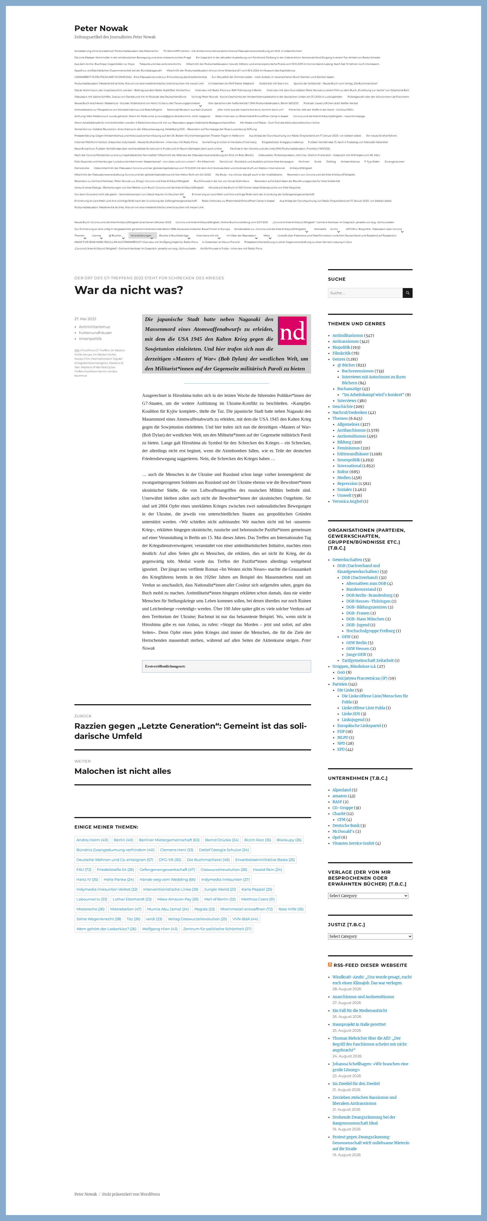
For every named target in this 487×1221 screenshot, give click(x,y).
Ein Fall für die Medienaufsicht (360, 1010)
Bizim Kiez (257, 840)
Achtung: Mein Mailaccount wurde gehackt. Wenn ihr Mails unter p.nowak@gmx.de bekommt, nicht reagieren (142, 116)
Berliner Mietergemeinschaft (169, 840)
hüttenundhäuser (95, 332)
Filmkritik (342, 353)
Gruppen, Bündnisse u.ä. (354, 666)
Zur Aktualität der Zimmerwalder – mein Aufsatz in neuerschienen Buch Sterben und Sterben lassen (273, 76)
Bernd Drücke (222, 840)
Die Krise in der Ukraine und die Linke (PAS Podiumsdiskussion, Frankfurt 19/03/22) (280, 148)
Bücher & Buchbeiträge (174, 235)
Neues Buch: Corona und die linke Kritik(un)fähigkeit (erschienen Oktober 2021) (122, 222)
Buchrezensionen (358, 371)
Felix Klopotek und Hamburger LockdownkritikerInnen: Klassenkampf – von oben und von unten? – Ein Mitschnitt (144, 161)
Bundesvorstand (361, 589)
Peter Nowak (101, 28)
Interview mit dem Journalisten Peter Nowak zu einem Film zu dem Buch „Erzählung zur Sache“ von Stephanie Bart (338, 90)
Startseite (320, 228)
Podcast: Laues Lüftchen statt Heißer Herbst (331, 103)
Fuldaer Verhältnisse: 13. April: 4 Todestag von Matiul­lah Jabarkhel (348, 142)
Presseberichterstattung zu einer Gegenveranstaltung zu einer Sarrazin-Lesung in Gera (298, 241)
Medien (344, 477)
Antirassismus (346, 341)
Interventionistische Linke (170, 889)
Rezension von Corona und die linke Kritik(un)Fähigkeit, (321, 174)
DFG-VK (170, 859)
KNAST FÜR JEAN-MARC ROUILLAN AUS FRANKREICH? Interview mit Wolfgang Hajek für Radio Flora (136, 241)
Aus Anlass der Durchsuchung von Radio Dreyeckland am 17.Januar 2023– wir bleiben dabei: (305, 135)
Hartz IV (87, 879)
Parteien (340, 684)
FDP (341, 731)
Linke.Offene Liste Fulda (363, 708)
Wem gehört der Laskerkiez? (106, 928)
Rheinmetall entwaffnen (246, 909)
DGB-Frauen (357, 613)
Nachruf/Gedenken (350, 412)
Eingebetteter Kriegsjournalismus (282, 142)
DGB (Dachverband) (360, 577)
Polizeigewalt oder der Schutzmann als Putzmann (378, 96)
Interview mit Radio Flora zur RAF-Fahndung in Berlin (228, 90)
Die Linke (345, 690)
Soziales (344, 489)
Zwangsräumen (394, 161)
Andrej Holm (92, 840)
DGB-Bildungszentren (366, 607)
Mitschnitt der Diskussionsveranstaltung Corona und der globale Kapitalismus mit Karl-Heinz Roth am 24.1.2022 (142, 174)
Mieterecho (90, 909)
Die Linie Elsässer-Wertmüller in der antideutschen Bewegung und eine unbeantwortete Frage (132, 57)
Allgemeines (348, 424)
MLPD (342, 737)
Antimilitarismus (94, 326)
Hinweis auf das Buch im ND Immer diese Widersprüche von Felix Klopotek (254, 187)
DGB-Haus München (365, 619)
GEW (346, 636)
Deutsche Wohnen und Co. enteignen (114, 859)
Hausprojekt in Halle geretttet (359, 1024)
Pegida (204, 909)
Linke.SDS (351, 713)
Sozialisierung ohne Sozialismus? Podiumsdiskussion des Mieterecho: (116, 50)
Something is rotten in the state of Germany (229, 142)
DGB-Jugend (357, 625)
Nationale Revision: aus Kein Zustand (189, 109)
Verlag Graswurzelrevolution (197, 919)
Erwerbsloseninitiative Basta (265, 859)
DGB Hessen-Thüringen (368, 601)
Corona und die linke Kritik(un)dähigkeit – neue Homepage (329, 116)
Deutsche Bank (346, 825)
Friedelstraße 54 (115, 869)
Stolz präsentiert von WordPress (131, 1194)
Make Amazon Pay (178, 899)
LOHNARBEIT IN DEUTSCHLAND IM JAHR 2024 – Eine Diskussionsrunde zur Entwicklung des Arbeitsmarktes (140, 76)
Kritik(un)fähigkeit (301, 168)
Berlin (123, 840)
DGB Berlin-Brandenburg (369, 595)
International (349, 466)
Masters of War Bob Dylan (98, 367)
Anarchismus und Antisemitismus (363, 996)
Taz (133, 919)
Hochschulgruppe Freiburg (370, 631)
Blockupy (289, 840)
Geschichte (343, 406)
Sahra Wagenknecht (98, 919)
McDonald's (344, 831)
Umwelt (344, 495)
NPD (341, 743)
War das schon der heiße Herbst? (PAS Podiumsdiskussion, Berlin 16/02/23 (253, 103)
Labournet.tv (91, 899)
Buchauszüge (349, 388)
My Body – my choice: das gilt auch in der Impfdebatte (249, 174)
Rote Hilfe (291, 909)
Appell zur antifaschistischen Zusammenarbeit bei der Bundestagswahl (118, 70)
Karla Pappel (257, 889)
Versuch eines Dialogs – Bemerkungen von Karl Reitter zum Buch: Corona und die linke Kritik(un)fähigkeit (139, 187)
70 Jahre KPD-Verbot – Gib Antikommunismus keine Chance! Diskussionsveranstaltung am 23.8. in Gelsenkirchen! (232, 50)
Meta (267, 235)
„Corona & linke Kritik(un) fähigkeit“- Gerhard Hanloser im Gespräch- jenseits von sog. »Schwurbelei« (333, 222)
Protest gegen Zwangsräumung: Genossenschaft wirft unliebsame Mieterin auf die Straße (371, 1143)
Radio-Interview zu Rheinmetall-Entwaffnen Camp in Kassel (251, 116)
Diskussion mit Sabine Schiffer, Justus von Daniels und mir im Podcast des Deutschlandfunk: (130, 96)
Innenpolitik (90, 338)
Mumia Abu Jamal (168, 909)
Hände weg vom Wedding (168, 879)
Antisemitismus (350, 161)
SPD (341, 749)
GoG (341, 672)
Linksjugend (353, 719)
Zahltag (331, 161)
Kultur (343, 471)
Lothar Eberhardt (132, 899)
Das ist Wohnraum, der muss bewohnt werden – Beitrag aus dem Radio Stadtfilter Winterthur (132, 90)
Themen (79, 235)
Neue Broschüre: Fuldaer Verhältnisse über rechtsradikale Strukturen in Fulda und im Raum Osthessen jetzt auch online (148, 148)
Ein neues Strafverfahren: (381, 135)
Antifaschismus (351, 430)
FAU (83, 869)
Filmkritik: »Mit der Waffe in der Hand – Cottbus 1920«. (321, 109)
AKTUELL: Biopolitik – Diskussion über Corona (374, 228)
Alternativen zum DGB (366, 583)
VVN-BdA (245, 919)
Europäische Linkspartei (359, 725)
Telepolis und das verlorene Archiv (160, 63)
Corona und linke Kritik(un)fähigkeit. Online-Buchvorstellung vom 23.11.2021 (222, 222)
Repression (347, 483)
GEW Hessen (357, 648)
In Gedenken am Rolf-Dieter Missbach (231, 83)
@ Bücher (346, 365)
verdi (154, 919)
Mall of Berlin (220, 899)
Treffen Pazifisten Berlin (90, 371)
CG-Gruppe (343, 807)
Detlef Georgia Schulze (224, 849)
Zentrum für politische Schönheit (217, 928)
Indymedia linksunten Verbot (107, 889)
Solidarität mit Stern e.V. (274, 83)
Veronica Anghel (347, 501)
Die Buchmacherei (208, 859)
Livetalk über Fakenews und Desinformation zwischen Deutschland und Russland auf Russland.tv (337, 235)
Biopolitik (341, 347)
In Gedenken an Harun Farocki (221, 241)
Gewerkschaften (347, 559)
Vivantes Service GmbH (354, 843)
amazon (340, 796)
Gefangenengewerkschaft (167, 869)
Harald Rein (267, 869)
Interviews (347, 400)
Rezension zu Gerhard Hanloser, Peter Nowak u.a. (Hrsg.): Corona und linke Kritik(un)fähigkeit (131, 181)
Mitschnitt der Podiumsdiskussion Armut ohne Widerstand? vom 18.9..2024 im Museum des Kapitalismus (231, 70)
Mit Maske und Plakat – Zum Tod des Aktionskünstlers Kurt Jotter (280, 122)
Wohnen (303, 161)
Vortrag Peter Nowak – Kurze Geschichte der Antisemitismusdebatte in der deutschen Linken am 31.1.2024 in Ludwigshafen (266, 96)
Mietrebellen (125, 909)
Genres (96, 235)
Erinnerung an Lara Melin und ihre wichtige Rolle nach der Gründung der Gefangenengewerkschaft (253, 194)
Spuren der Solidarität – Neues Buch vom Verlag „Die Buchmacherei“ (336, 83)
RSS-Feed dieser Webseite (371, 965)
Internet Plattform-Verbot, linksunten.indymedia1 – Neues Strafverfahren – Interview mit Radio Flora (136, 142)
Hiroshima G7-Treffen (94, 350)
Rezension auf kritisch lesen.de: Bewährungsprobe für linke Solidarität (297, 181)
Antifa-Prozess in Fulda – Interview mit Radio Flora (231, 248)
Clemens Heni (176, 849)
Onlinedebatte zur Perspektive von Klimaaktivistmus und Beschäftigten (118, 109)
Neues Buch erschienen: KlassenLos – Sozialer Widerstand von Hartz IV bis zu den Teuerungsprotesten (137, 103)
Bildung (344, 442)
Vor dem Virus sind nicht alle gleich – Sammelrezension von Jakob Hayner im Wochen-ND (129, 194)
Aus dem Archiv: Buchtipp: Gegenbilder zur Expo (104, 63)
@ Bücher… (116, 235)
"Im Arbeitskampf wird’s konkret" (373, 394)
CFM (341, 819)
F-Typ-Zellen (372, 161)
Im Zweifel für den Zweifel (356, 1083)
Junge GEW (356, 654)
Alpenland (342, 790)
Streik (317, 161)
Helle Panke (119, 879)
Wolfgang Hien (160, 928)
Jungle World (220, 889)
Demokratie (81, 168)
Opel (336, 837)
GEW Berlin (356, 642)
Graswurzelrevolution (224, 869)
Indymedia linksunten (225, 879)
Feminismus (348, 448)
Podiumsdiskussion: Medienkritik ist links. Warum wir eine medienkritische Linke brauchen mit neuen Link (138, 83)
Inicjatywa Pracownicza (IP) (362, 678)
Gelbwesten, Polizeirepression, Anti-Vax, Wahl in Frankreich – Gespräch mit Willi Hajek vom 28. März (319, 155)
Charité (339, 813)
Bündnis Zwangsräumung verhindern (115, 849)
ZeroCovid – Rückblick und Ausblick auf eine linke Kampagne (256, 161)
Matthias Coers (258, 899)
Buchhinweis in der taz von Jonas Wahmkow (221, 181)
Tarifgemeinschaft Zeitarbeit (368, 660)
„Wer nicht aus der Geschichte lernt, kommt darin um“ (250, 109)
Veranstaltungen (140, 235)
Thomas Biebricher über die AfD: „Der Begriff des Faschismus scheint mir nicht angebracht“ (370, 1044)
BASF (337, 802)
